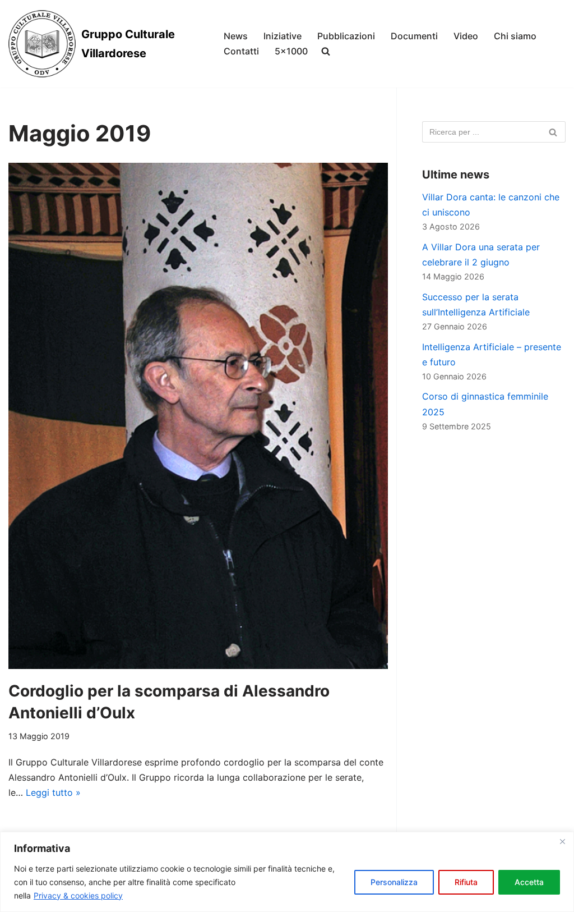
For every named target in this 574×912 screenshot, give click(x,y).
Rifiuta (466, 882)
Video (465, 36)
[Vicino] (562, 841)
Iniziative (282, 36)
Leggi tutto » (53, 792)
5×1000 (291, 51)
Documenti (414, 36)
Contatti (241, 51)
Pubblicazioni (346, 36)
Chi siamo (515, 36)
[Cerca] (553, 132)
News (236, 36)
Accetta (529, 882)
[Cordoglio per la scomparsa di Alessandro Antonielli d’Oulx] (198, 416)
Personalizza (394, 882)
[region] (287, 872)
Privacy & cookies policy (78, 895)
